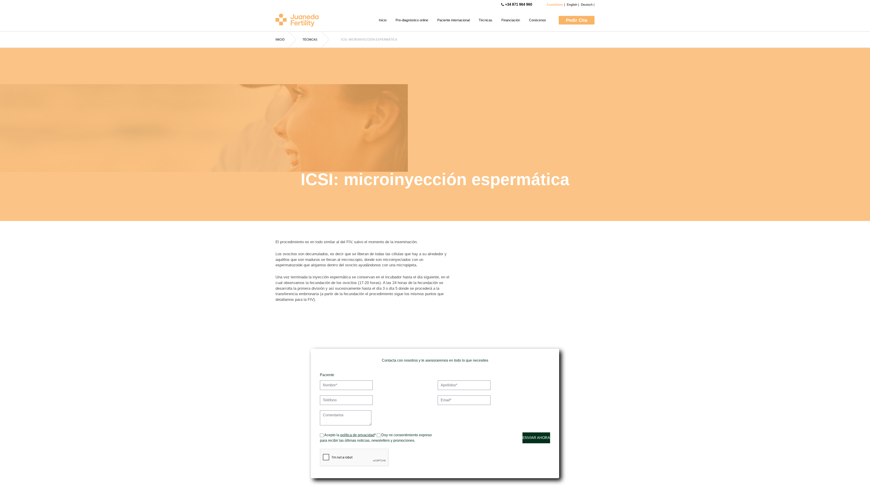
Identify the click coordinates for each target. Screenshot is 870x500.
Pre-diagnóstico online (412, 20)
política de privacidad (357, 435)
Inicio (383, 20)
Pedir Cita (576, 20)
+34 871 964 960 (518, 4)
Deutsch (587, 4)
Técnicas (485, 20)
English (572, 4)
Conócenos (537, 20)
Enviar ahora (536, 438)
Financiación (510, 20)
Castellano (555, 4)
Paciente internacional (453, 20)
